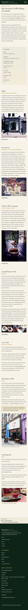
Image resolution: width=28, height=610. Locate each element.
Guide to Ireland (8, 520)
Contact (3, 546)
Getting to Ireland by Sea (7, 591)
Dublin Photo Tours (5, 539)
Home (2, 520)
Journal (3, 543)
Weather (3, 574)
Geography (4, 572)
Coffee (3, 587)
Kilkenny (3, 552)
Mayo (3, 559)
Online (3, 561)
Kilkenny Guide (5, 585)
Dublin (3, 554)
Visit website (5, 139)
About (3, 541)
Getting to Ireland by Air (7, 589)
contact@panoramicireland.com (8, 597)
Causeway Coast (5, 557)
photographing (20, 366)
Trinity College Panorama (7, 570)
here (8, 288)
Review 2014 (4, 580)
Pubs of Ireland (5, 583)
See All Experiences (6, 563)
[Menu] (25, 2)
